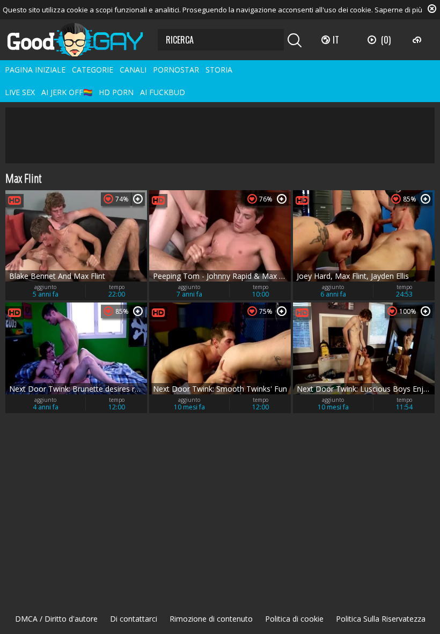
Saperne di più (398, 10)
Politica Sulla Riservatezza (381, 619)
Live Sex (20, 92)
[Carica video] (418, 40)
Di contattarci (133, 619)
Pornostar (176, 69)
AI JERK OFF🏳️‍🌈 (66, 92)
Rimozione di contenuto (211, 619)
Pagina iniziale (35, 69)
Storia (219, 69)
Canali (133, 69)
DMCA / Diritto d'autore (56, 619)
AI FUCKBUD (162, 92)
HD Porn (116, 92)
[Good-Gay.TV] (81, 39)
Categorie (92, 69)
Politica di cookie (294, 619)
